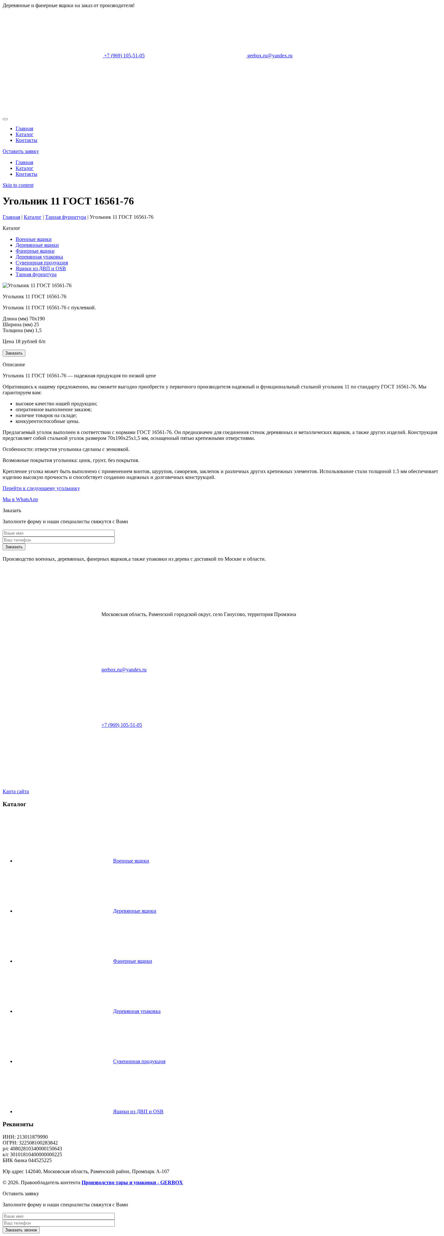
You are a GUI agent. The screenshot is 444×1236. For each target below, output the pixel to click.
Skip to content (18, 185)
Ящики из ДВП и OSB (41, 268)
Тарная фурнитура (36, 274)
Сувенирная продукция (42, 262)
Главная (24, 128)
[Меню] (5, 119)
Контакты (26, 140)
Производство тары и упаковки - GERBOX (132, 1182)
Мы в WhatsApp (20, 499)
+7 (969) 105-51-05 (124, 55)
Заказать (14, 353)
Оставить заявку (21, 151)
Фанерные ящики (35, 251)
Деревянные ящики (37, 245)
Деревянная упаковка (39, 257)
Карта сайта (16, 791)
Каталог (24, 134)
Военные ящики (34, 239)
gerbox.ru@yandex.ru (269, 55)
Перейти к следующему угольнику (41, 488)
